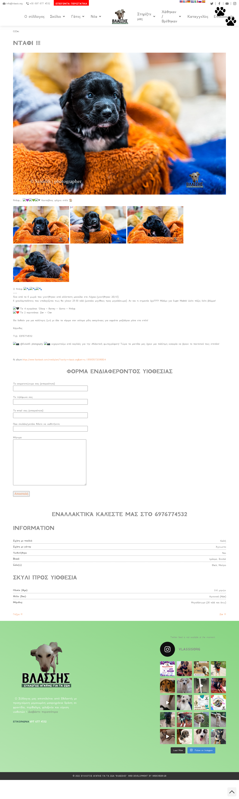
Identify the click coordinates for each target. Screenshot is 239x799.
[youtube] (227, 3)
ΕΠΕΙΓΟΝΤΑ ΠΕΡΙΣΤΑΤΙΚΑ (71, 3)
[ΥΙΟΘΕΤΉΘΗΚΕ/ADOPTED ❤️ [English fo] (184, 668)
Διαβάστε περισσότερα (43, 711)
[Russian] (199, 1)
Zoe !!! (222, 614)
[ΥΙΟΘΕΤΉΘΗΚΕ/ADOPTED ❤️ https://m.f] (167, 736)
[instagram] (234, 3)
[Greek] (192, 1)
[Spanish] (203, 1)
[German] (188, 1)
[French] (185, 1)
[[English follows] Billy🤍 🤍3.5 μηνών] (218, 719)
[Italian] (196, 1)
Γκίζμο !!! (17, 614)
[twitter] (211, 3)
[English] (181, 1)
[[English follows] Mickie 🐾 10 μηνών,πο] (201, 736)
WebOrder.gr (159, 776)
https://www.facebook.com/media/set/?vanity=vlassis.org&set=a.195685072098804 (64, 359)
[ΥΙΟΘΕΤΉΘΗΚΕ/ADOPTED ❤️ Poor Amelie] (201, 719)
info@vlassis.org (14, 3)
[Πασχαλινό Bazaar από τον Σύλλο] (167, 668)
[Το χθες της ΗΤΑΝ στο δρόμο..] (167, 685)
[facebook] (219, 3)
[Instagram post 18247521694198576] (201, 685)
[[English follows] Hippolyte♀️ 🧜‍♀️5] (218, 736)
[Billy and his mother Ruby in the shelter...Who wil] (201, 668)
